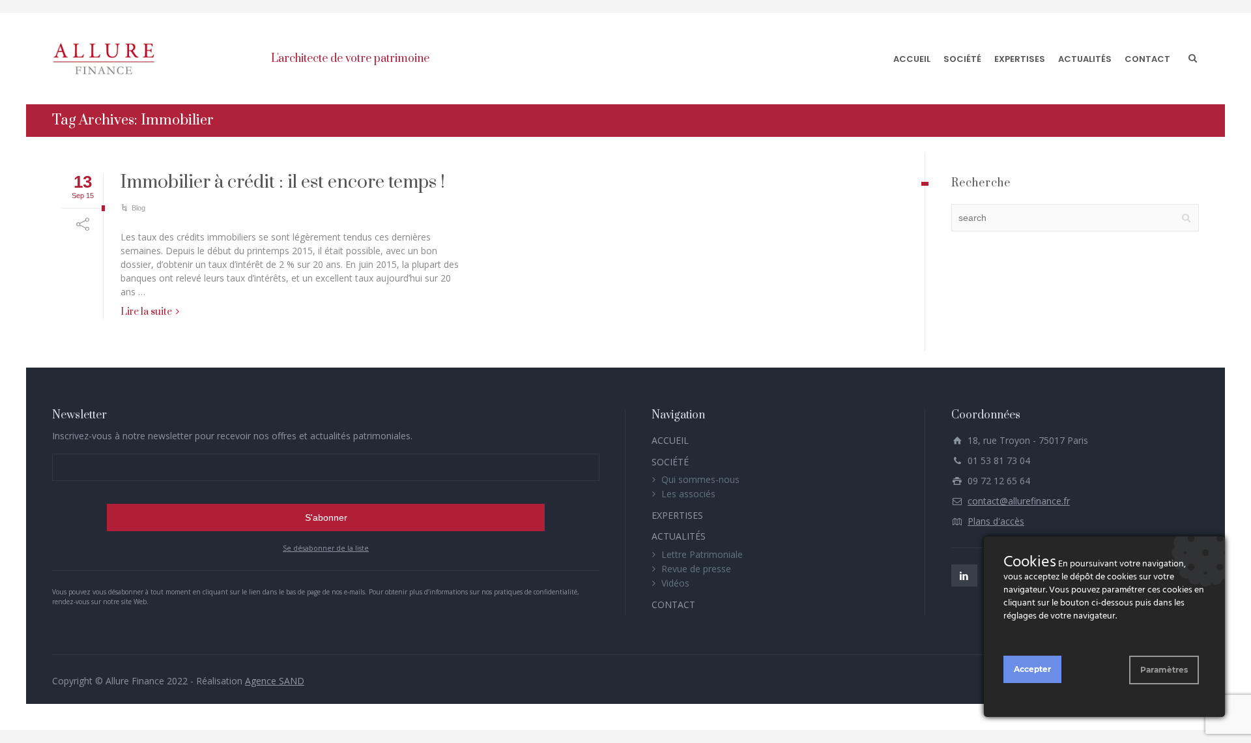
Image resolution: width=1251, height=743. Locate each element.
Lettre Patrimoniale (702, 554)
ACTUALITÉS (1085, 59)
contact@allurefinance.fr (1019, 501)
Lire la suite (146, 312)
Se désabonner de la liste (326, 548)
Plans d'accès (996, 521)
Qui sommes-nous (700, 479)
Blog (138, 208)
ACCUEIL (911, 59)
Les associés (688, 494)
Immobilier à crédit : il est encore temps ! (283, 182)
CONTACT (1147, 59)
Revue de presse (696, 568)
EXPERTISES (1019, 59)
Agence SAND (274, 681)
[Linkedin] (964, 575)
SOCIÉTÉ (962, 59)
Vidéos (675, 583)
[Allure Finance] (103, 58)
